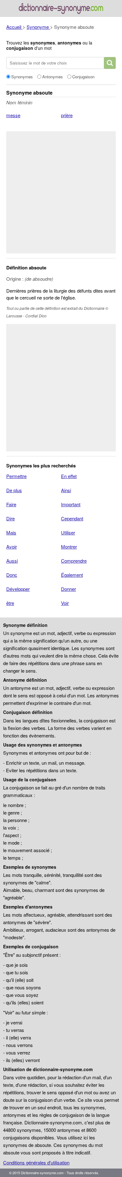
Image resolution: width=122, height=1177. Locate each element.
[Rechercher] (110, 63)
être (10, 603)
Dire (10, 518)
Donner (68, 589)
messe (13, 115)
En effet (69, 476)
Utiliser (68, 532)
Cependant (72, 518)
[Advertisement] (61, 192)
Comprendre (74, 560)
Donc (11, 574)
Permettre (16, 476)
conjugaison (19, 48)
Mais (11, 532)
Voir (65, 603)
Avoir (11, 546)
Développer (18, 589)
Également (72, 574)
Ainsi (66, 490)
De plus (14, 490)
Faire (11, 504)
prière (67, 115)
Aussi (12, 560)
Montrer (69, 546)
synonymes (42, 42)
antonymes (69, 42)
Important (70, 504)
